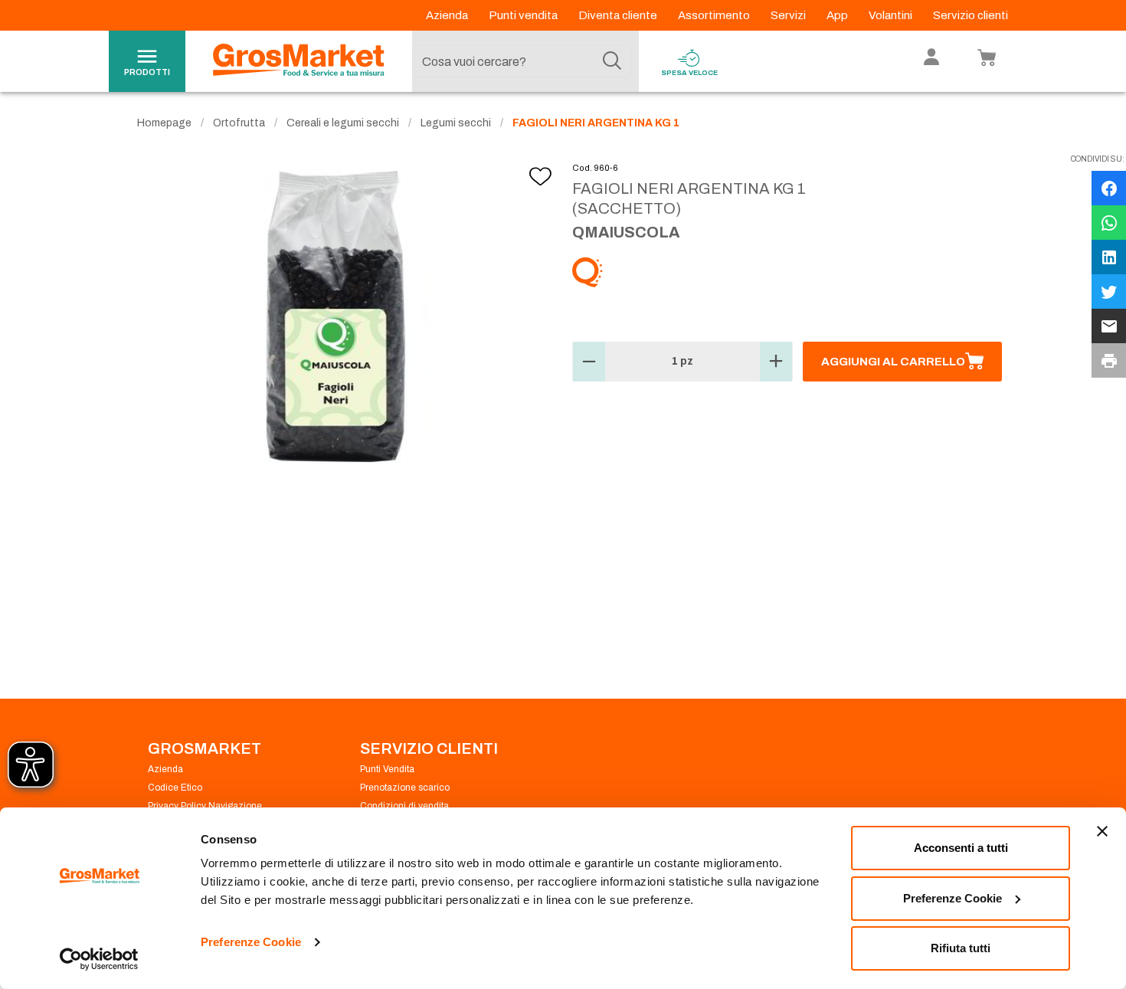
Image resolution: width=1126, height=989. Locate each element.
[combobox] (521, 61)
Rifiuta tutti (960, 948)
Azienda (448, 15)
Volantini (892, 15)
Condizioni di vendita (404, 806)
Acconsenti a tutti (961, 847)
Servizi (789, 15)
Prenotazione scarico (405, 787)
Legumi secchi (456, 123)
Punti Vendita (387, 769)
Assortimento (715, 15)
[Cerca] (612, 61)
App (838, 15)
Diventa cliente (619, 15)
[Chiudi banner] (1102, 831)
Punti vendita (524, 15)
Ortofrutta (239, 123)
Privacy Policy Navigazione (205, 806)
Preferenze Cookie (251, 941)
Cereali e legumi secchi (342, 123)
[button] (589, 362)
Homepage (164, 123)
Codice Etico (175, 787)
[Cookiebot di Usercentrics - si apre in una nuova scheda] (99, 959)
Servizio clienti (970, 15)
